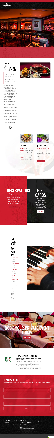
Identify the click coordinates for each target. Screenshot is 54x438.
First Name (6, 394)
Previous (3, 28)
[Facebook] (47, 436)
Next (51, 28)
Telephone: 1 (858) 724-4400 (26, 422)
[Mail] (49, 436)
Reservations (42, 146)
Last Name (6, 400)
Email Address (6, 387)
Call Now (27, 35)
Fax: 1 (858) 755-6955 (25, 424)
